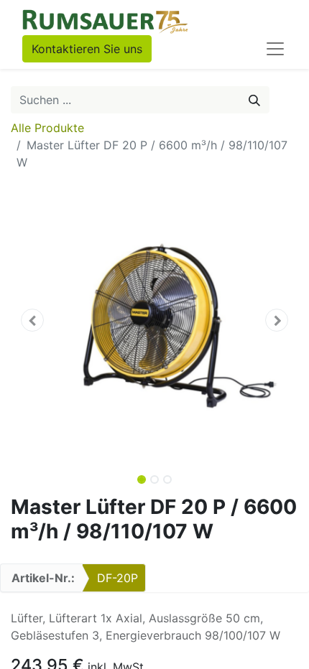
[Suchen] (254, 99)
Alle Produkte (47, 128)
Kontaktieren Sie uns (87, 49)
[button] (32, 320)
